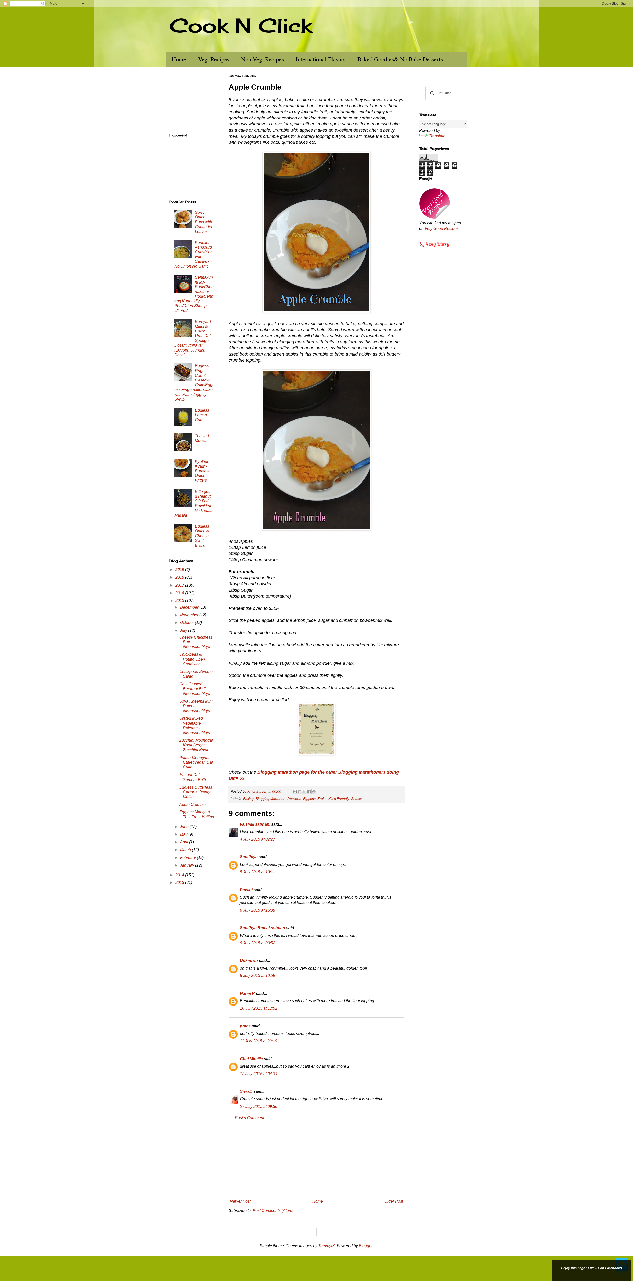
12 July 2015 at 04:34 (258, 1074)
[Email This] (295, 791)
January (187, 865)
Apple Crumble (192, 804)
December (189, 607)
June (185, 827)
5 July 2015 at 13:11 (257, 872)
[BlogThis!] (299, 791)
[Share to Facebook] (309, 791)
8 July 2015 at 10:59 (257, 975)
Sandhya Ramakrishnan (262, 928)
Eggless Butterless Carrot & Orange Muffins (195, 792)
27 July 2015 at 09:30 (258, 1106)
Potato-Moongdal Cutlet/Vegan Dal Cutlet (196, 762)
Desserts (294, 799)
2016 (180, 593)
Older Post (393, 1201)
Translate (437, 136)
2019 (180, 570)
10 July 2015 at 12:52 (258, 1008)
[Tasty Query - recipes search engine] (434, 248)
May (184, 834)
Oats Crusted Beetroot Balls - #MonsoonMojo (194, 688)
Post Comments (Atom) (273, 1211)
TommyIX (326, 1246)
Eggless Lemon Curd (202, 415)
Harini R (247, 993)
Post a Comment (249, 1118)
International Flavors (320, 59)
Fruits (321, 799)
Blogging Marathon (270, 799)
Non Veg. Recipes (262, 59)
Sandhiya (249, 857)
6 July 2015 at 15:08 (257, 910)
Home (179, 59)
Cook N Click (240, 25)
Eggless (309, 799)
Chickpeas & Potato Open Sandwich (192, 659)
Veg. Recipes (213, 59)
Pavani (246, 890)
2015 (180, 600)
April (184, 842)
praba (245, 1026)
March (186, 850)
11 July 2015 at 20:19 (258, 1041)
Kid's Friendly (338, 799)
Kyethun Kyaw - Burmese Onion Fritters (203, 471)
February (188, 857)
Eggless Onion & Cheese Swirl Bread (202, 535)
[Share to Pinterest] (313, 791)
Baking (248, 799)
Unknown (249, 960)
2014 (180, 875)
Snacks (356, 799)
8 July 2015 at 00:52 (257, 943)
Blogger (365, 1246)
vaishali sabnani (255, 824)
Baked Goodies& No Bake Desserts (400, 59)
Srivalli (246, 1091)
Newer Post (240, 1201)
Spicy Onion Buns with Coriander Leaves (203, 222)
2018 (180, 577)
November (189, 615)
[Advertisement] (316, 1160)
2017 (180, 585)
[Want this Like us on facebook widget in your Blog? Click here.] (626, 1276)
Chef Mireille (251, 1059)
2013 (180, 882)
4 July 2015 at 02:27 (257, 839)
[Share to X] (304, 791)
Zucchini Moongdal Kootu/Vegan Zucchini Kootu (196, 745)
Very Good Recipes (442, 228)
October (187, 622)
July (184, 630)
